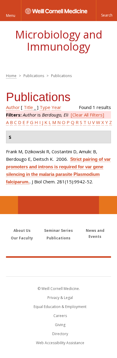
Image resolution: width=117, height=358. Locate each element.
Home (11, 75)
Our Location (9, 205)
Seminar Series (58, 230)
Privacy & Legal (60, 297)
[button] (106, 10)
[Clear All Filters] (87, 115)
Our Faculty (22, 238)
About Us (22, 230)
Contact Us (108, 205)
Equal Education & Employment (60, 306)
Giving (60, 324)
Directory (60, 333)
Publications (58, 238)
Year (56, 107)
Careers (60, 315)
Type (45, 107)
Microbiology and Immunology (58, 40)
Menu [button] (10, 15)
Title (28, 107)
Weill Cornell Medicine (58, 266)
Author (13, 107)
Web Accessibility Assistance (60, 342)
